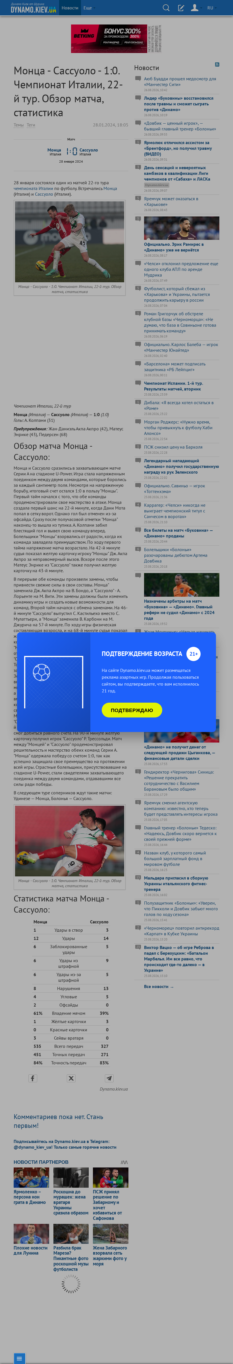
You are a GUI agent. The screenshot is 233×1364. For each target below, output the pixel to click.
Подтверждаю (132, 710)
